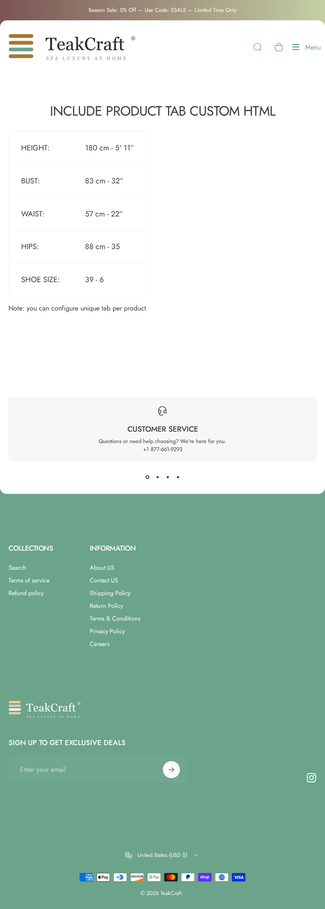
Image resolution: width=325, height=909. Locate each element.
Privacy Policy (107, 631)
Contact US (104, 580)
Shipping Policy (110, 593)
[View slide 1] (147, 477)
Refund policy (26, 593)
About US (102, 567)
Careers (100, 644)
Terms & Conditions (115, 618)
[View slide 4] (178, 477)
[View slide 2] (157, 477)
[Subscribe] (171, 769)
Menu (313, 49)
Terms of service (29, 580)
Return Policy (106, 606)
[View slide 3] (167, 477)
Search (17, 567)
